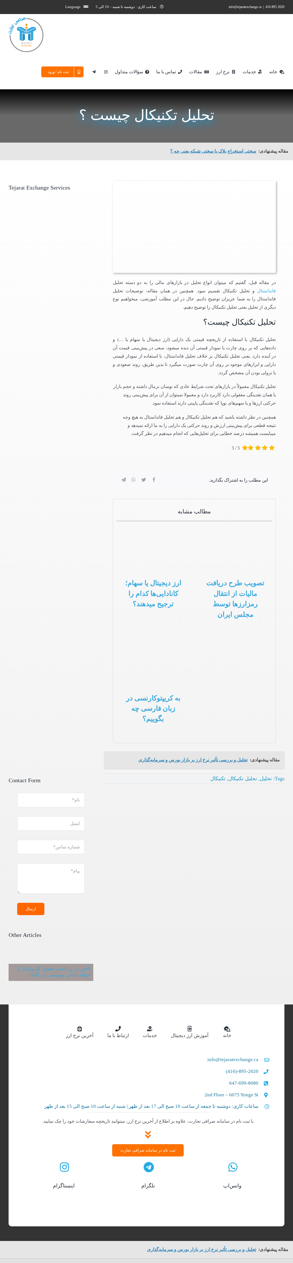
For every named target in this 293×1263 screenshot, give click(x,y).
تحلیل (266, 778)
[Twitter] (143, 480)
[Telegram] (123, 480)
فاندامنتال (266, 290)
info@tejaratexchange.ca (245, 7)
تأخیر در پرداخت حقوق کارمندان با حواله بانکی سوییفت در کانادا (54, 972)
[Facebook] (154, 480)
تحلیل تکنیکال (242, 778)
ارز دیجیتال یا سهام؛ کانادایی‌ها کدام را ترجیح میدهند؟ (153, 593)
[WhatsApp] (133, 480)
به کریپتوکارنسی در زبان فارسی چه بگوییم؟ (153, 708)
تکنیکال (217, 778)
